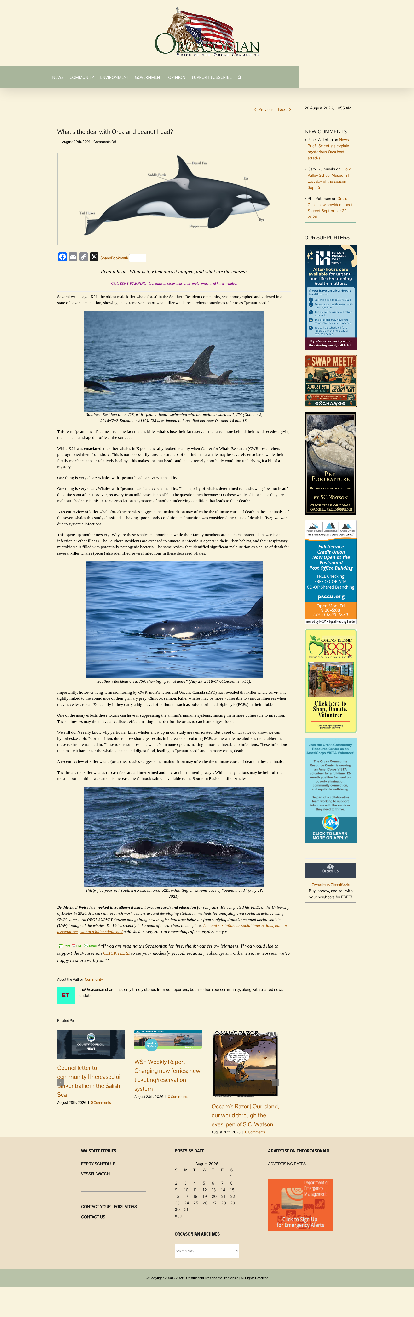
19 (205, 1196)
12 (205, 1189)
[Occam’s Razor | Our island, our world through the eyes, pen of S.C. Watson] (245, 1063)
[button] (240, 77)
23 (177, 1203)
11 (195, 1189)
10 (186, 1189)
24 (186, 1203)
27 (214, 1203)
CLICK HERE (116, 953)
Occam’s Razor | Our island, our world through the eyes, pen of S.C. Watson (245, 1115)
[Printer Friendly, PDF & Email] (77, 945)
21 (223, 1196)
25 (195, 1203)
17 (186, 1196)
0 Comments (101, 1102)
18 (195, 1196)
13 (214, 1189)
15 (232, 1189)
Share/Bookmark (114, 258)
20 (214, 1196)
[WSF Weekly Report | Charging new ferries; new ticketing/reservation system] (168, 1040)
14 (223, 1189)
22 (232, 1196)
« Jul (179, 1216)
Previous (266, 109)
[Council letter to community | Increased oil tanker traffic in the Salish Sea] (91, 1043)
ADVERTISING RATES (287, 1163)
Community (94, 979)
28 (223, 1203)
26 (205, 1203)
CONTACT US (93, 1217)
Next (282, 109)
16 (177, 1196)
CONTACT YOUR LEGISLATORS (109, 1206)
